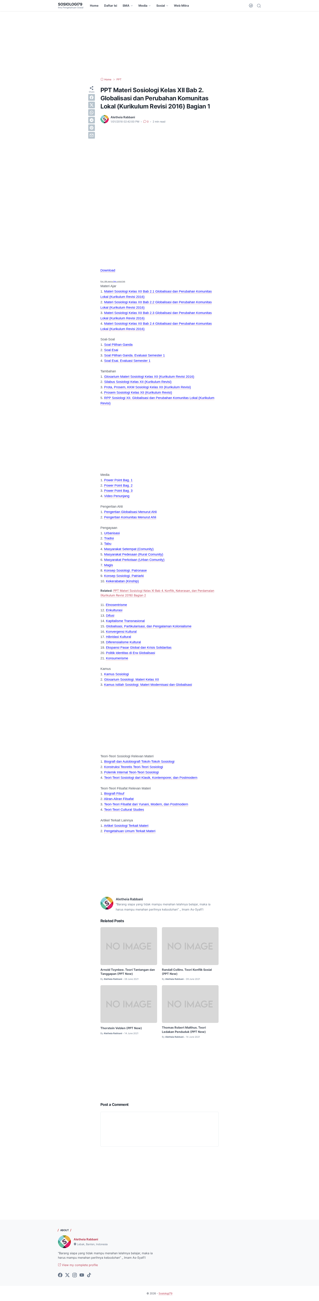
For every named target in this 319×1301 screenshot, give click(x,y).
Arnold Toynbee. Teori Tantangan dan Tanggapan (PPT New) (127, 972)
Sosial (160, 5)
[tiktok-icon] (89, 1275)
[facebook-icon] (60, 1275)
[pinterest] (91, 127)
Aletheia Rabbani (86, 1239)
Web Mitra (181, 5)
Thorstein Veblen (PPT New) (121, 1028)
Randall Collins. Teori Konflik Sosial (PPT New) (187, 972)
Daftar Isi (110, 5)
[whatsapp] (91, 112)
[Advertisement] (159, 44)
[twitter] (91, 105)
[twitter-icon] (67, 1275)
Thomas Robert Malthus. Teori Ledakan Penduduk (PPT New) (184, 1029)
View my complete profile (79, 1265)
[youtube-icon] (82, 1275)
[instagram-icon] (74, 1275)
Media (142, 5)
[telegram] (91, 120)
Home (94, 5)
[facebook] (91, 97)
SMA (126, 5)
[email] (91, 135)
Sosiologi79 (70, 4)
